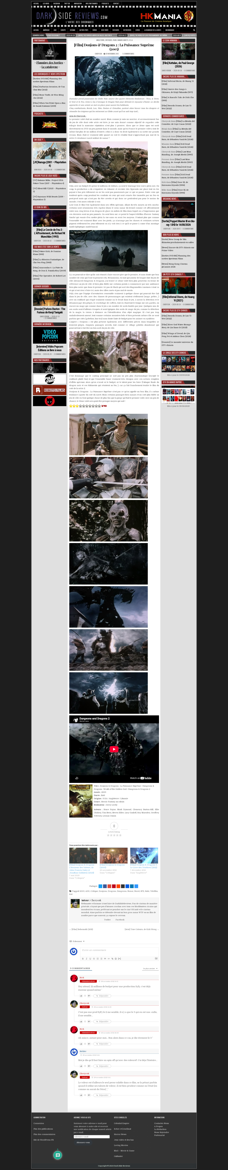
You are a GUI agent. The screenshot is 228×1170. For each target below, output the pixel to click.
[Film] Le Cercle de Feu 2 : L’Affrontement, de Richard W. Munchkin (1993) (49, 233)
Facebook (56, 3)
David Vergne (44, 316)
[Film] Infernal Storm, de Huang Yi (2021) (178, 298)
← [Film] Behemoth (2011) (81, 929)
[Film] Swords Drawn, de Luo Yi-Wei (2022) (177, 317)
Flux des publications (43, 1129)
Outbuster (118, 1156)
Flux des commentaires (44, 1134)
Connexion (39, 1123)
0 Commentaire (60, 169)
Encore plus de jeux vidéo (45, 175)
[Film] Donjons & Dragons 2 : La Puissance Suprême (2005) (114, 47)
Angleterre (100, 40)
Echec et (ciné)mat (122, 1129)
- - (50, 66)
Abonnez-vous (83, 1142)
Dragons (112, 891)
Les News (46, 3)
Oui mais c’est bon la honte (46, 246)
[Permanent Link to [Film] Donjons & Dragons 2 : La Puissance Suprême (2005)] (114, 76)
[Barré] (94, 958)
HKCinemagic (169, 30)
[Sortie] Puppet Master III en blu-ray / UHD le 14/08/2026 (178, 223)
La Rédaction (160, 1129)
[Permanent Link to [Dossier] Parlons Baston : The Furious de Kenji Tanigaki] (49, 297)
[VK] (190, 30)
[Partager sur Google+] (109, 886)
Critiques (108, 40)
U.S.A (131, 40)
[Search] (194, 30)
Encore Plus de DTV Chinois (175, 310)
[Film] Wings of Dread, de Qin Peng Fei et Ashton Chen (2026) (176, 334)
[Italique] (86, 958)
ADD (87, 891)
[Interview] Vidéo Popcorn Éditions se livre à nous (49, 348)
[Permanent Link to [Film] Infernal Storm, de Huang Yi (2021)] (178, 285)
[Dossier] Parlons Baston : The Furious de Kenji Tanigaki (49, 310)
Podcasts (105, 3)
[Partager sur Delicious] (136, 886)
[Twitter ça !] (100, 886)
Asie (55, 30)
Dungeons (122, 891)
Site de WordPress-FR (44, 1140)
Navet (137, 891)
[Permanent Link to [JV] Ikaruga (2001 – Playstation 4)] (49, 150)
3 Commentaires (60, 354)
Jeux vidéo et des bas (124, 1140)
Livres (138, 30)
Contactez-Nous (161, 1123)
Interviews (127, 30)
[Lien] (112, 958)
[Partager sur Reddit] (118, 886)
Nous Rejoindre (161, 1132)
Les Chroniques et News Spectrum (49, 74)
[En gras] (83, 958)
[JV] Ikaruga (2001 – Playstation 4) (49, 164)
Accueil (36, 3)
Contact (116, 3)
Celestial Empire (121, 1123)
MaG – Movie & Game (124, 1151)
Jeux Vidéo (104, 30)
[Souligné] (90, 958)
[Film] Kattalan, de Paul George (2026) (178, 64)
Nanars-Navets (123, 40)
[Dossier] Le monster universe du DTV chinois (177, 343)
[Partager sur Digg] (127, 886)
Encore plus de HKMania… (174, 76)
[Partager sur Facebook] (105, 886)
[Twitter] (183, 30)
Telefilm (154, 891)
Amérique (46, 30)
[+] (119, 958)
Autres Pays (83, 30)
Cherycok (98, 53)
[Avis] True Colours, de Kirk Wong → (142, 929)
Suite (147, 891)
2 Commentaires (60, 241)
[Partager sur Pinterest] (114, 886)
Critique (94, 891)
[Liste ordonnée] (97, 958)
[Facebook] (187, 30)
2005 (82, 891)
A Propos (158, 1126)
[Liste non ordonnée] (101, 958)
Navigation (78, 3)
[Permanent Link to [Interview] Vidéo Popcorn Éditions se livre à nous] (49, 335)
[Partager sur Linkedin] (132, 886)
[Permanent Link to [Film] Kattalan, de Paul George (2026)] (178, 51)
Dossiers (116, 30)
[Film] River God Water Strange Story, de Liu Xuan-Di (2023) (176, 326)
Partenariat (159, 1135)
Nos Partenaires (92, 3)
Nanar (130, 891)
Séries (94, 30)
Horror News (120, 1134)
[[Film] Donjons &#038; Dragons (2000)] (114, 856)
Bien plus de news (171, 234)
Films (115, 40)
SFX (142, 891)
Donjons (103, 891)
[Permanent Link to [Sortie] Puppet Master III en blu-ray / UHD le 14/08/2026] (178, 210)
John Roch (37, 169)
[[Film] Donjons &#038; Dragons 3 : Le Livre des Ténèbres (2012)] (144, 856)
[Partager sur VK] (123, 886)
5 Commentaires (128, 53)
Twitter (67, 3)
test (70, 894)
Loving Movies (121, 1145)
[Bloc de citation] (105, 958)
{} (116, 958)
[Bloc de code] (109, 958)
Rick (82, 978)
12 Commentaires (51, 318)
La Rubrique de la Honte (152, 30)
